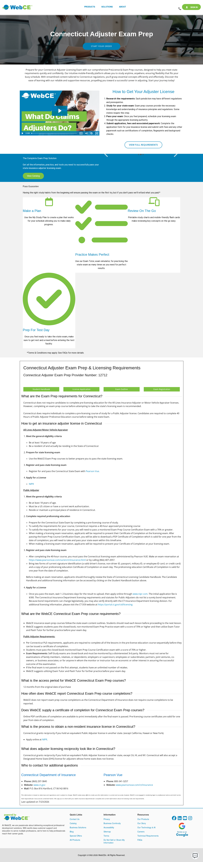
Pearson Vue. (93, 471)
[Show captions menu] (81, 133)
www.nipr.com (140, 593)
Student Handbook (41, 389)
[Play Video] (22, 133)
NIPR (31, 483)
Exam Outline (121, 389)
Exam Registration (161, 389)
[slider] (54, 133)
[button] (106, 153)
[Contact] (180, 9)
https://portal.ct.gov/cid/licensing (115, 604)
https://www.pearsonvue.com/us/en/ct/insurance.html (57, 559)
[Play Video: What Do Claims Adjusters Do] (59, 111)
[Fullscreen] (96, 133)
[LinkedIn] (180, 819)
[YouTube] (185, 819)
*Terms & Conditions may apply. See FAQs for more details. (56, 352)
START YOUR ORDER (101, 46)
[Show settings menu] (91, 133)
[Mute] (86, 133)
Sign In (194, 7)
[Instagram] (190, 819)
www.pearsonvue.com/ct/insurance (134, 784)
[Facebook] (174, 819)
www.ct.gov (39, 784)
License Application (81, 389)
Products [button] (89, 6)
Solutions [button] (107, 6)
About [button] (122, 6)
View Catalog (33, 176)
